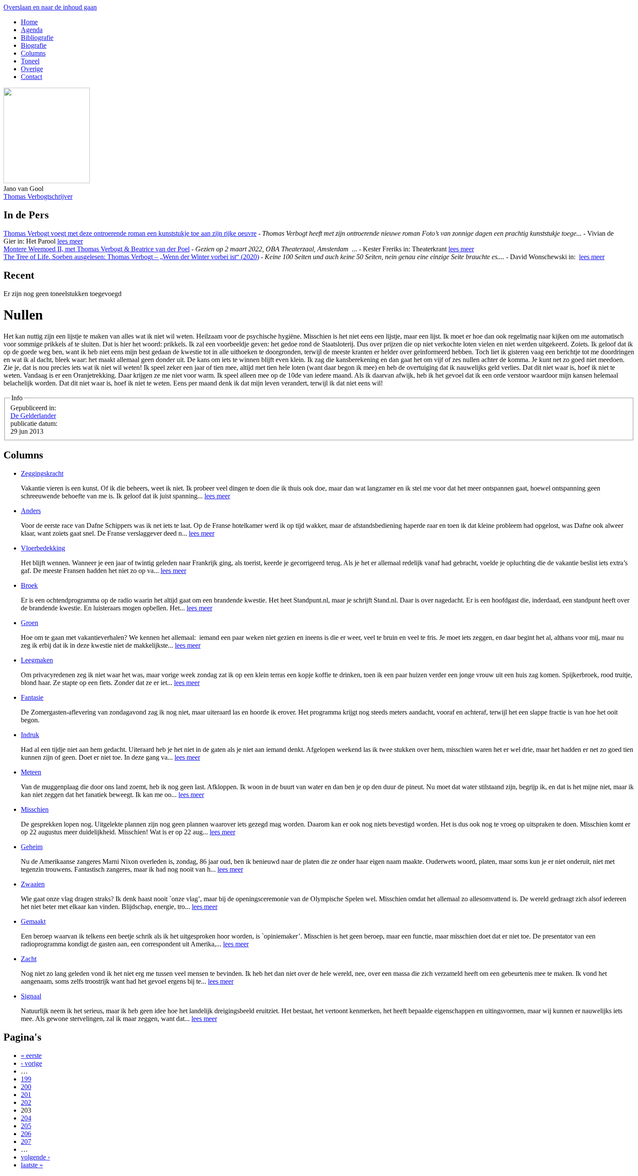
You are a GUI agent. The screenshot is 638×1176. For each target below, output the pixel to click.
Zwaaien (33, 884)
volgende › (35, 1157)
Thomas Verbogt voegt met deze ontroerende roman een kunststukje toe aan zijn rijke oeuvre (130, 233)
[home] (46, 180)
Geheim (32, 846)
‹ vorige (31, 1063)
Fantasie (32, 697)
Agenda (32, 29)
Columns (33, 53)
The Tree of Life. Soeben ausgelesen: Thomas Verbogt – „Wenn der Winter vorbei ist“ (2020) (131, 256)
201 (26, 1094)
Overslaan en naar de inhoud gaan (50, 7)
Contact (31, 76)
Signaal (31, 996)
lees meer (70, 241)
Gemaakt (33, 921)
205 (26, 1126)
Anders (31, 510)
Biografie (33, 45)
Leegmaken (37, 660)
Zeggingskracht (42, 473)
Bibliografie (37, 37)
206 (26, 1133)
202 (26, 1102)
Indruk (30, 734)
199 (26, 1079)
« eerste (31, 1055)
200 (26, 1086)
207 (26, 1141)
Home (29, 22)
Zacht (28, 958)
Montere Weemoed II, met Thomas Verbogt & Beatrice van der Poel (96, 249)
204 (26, 1118)
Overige (32, 68)
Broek (29, 585)
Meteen (31, 772)
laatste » (32, 1165)
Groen (29, 622)
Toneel (30, 61)
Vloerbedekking (43, 548)
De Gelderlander (33, 415)
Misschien (35, 809)
